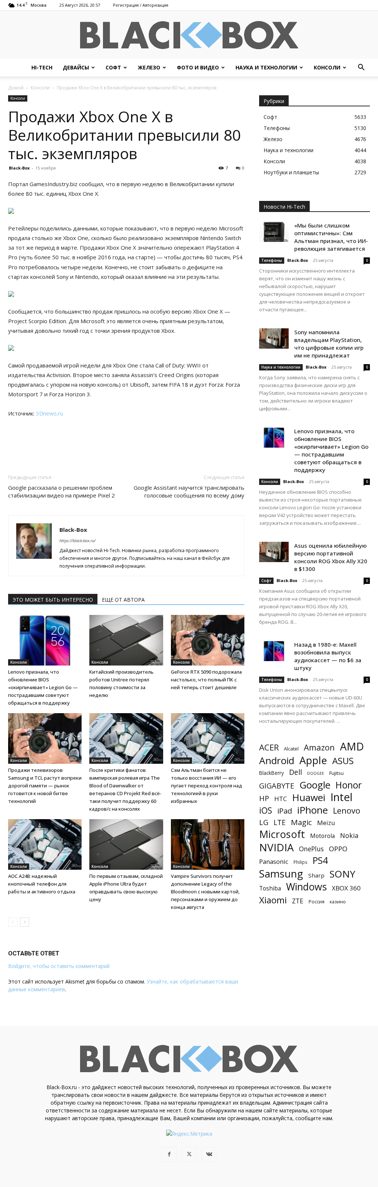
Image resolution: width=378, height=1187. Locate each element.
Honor (349, 785)
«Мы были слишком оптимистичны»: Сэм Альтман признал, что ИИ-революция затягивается (331, 237)
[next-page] (24, 922)
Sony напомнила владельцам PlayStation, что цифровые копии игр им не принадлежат (329, 343)
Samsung (281, 874)
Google (314, 785)
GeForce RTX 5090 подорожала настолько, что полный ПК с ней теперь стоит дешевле (206, 679)
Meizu (326, 823)
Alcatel (291, 748)
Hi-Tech (41, 67)
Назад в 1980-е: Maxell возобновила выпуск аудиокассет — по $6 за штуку (327, 656)
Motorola (322, 836)
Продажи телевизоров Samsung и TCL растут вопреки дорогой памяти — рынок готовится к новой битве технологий (45, 785)
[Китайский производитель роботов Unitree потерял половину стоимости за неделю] (126, 640)
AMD (352, 746)
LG (263, 822)
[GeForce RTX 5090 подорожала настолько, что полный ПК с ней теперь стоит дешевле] (207, 640)
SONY (342, 874)
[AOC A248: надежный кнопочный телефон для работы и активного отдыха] (45, 844)
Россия (316, 901)
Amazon (319, 747)
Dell (295, 772)
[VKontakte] (209, 1154)
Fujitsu (336, 773)
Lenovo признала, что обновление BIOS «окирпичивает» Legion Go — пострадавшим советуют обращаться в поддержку (43, 687)
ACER (269, 747)
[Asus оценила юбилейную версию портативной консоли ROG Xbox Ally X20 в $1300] (274, 552)
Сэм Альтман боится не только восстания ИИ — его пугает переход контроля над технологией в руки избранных (206, 785)
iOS (265, 810)
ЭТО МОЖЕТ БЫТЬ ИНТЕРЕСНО (53, 599)
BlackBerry (271, 772)
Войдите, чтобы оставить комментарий (59, 965)
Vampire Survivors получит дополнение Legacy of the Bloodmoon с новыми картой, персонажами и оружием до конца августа (205, 891)
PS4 (320, 860)
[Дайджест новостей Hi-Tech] (189, 35)
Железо (149, 67)
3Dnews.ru (49, 413)
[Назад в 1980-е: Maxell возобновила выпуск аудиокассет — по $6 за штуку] (274, 651)
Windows (306, 887)
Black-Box (19, 168)
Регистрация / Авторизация (140, 5)
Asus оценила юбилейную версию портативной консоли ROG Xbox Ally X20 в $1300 (330, 557)
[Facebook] (169, 1154)
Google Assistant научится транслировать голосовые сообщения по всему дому (189, 491)
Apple (313, 760)
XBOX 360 (346, 888)
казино (338, 901)
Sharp (316, 875)
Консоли (327, 67)
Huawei (308, 797)
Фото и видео (198, 67)
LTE (280, 822)
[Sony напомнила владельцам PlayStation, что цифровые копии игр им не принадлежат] (274, 338)
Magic (301, 822)
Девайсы (76, 67)
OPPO (338, 849)
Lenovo (346, 810)
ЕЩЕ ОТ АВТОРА (123, 599)
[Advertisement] (126, 439)
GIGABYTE (276, 786)
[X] (189, 1154)
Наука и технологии (266, 67)
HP (264, 798)
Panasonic (273, 861)
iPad (284, 811)
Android (276, 760)
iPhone (312, 810)
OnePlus (311, 849)
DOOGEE (315, 773)
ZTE (297, 901)
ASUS (343, 760)
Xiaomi (273, 900)
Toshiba (270, 888)
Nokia (349, 835)
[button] (361, 68)
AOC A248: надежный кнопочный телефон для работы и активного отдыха (41, 884)
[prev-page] (12, 922)
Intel (341, 797)
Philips (300, 862)
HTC (280, 799)
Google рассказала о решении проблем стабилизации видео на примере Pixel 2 (61, 491)
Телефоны (271, 260)
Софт (113, 67)
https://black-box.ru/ (77, 540)
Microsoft (282, 834)
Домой (16, 88)
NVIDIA (276, 847)
